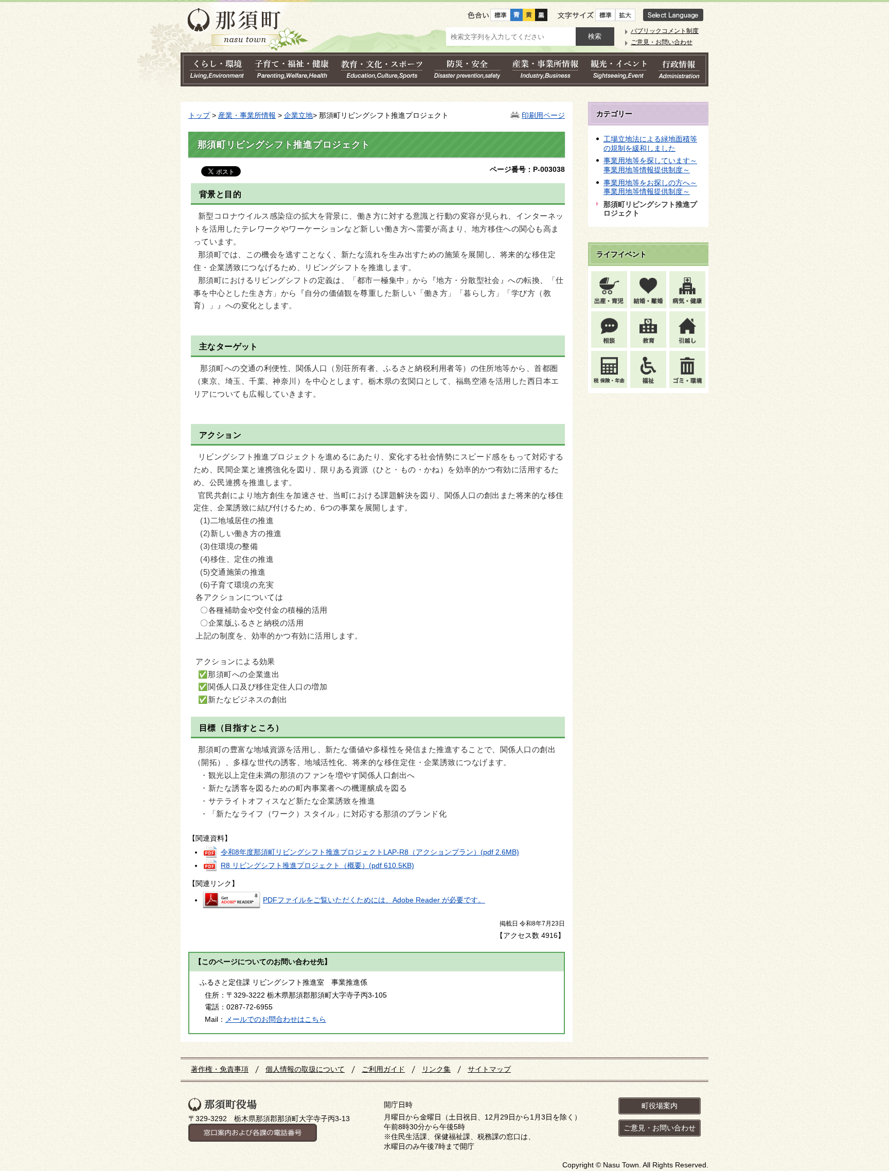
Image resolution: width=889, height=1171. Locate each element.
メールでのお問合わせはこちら (275, 1019)
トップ (199, 115)
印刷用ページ (543, 115)
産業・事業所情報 (247, 115)
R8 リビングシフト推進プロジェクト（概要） (317, 865)
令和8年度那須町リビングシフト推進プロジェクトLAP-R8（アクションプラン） (370, 852)
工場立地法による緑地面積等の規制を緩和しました (650, 143)
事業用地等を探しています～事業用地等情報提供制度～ (650, 165)
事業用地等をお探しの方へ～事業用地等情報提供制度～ (650, 187)
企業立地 (298, 115)
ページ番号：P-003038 (527, 169)
